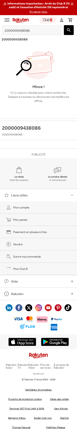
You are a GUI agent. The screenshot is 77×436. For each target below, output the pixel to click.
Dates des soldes (59, 399)
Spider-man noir (43, 417)
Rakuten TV (22, 366)
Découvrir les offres (38, 110)
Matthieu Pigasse (55, 427)
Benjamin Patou (17, 417)
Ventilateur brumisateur (38, 389)
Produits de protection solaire (25, 399)
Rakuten (17, 294)
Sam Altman (61, 408)
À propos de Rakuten (61, 366)
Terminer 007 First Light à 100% (26, 408)
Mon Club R (20, 268)
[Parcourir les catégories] (7, 20)
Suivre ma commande (27, 256)
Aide (14, 281)
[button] (38, 7)
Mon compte (21, 207)
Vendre (18, 244)
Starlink (64, 417)
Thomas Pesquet (21, 427)
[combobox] (29, 30)
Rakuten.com (38, 374)
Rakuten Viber (33, 366)
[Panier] (70, 20)
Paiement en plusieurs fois (30, 232)
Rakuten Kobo (11, 366)
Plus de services (45, 366)
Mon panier (20, 219)
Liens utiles (19, 195)
